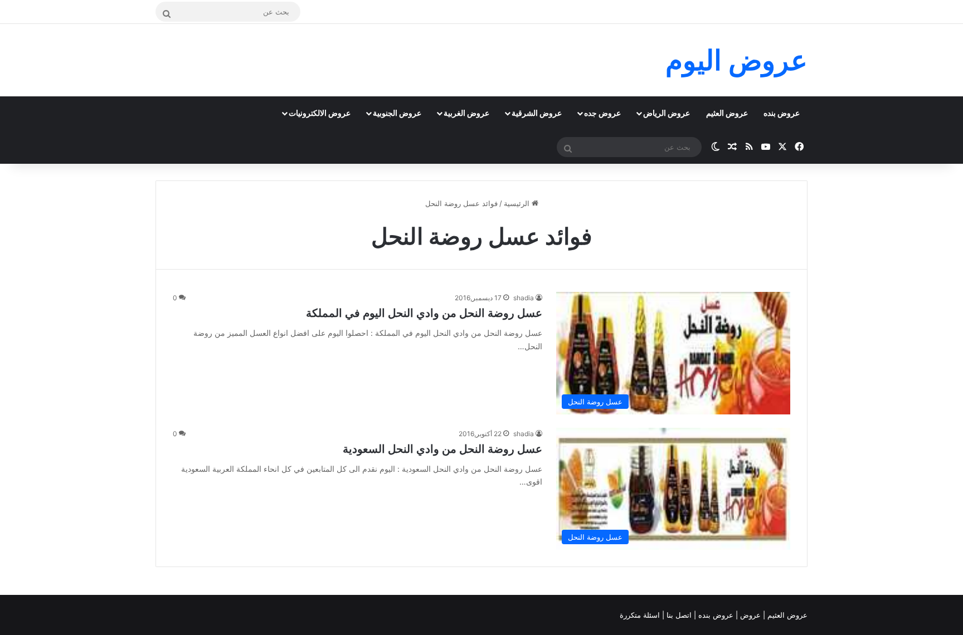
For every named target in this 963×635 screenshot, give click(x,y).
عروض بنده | (715, 614)
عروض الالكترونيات (320, 113)
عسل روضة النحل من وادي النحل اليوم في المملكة (424, 313)
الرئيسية (518, 203)
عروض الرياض (666, 113)
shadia (523, 298)
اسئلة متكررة (641, 614)
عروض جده (602, 113)
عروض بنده (781, 113)
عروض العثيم (727, 113)
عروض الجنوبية (397, 113)
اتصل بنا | (678, 614)
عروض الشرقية (537, 113)
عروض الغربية (466, 113)
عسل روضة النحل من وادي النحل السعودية (442, 449)
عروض (750, 614)
